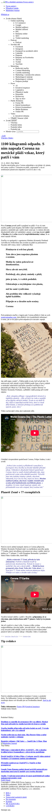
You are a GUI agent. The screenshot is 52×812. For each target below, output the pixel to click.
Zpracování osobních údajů (16, 797)
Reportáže (19, 94)
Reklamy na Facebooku (24, 57)
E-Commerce (20, 23)
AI (16, 86)
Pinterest (18, 55)
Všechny (14, 123)
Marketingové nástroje (24, 77)
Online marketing (17, 21)
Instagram (19, 49)
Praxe (13, 83)
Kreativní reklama (22, 116)
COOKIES (10, 806)
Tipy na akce (20, 99)
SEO (17, 36)
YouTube (18, 64)
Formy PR (19, 103)
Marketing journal (12, 10)
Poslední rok (15, 129)
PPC (17, 32)
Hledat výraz (11, 131)
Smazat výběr (22, 118)
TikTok (18, 60)
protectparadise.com (8, 317)
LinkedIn (18, 53)
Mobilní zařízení (21, 29)
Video (13, 114)
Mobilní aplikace (21, 27)
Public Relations (17, 101)
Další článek (5, 780)
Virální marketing (22, 38)
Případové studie (12, 8)
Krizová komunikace (23, 107)
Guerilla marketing (22, 73)
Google (18, 25)
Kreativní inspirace (22, 88)
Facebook (19, 47)
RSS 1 (8, 793)
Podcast (14, 40)
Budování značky (22, 68)
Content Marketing (22, 70)
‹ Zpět (3, 136)
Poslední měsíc (16, 127)
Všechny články (7, 138)
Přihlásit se (5, 14)
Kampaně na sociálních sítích (26, 51)
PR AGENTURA (13, 804)
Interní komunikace (22, 105)
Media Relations (21, 109)
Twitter (18, 62)
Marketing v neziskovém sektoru (27, 75)
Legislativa (19, 90)
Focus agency (11, 6)
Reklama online (21, 34)
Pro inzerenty (11, 799)
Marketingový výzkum (24, 79)
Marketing (15, 66)
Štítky (8, 795)
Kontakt (9, 801)
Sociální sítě (15, 44)
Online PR (19, 112)
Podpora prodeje (21, 81)
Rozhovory (19, 96)
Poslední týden (16, 125)
